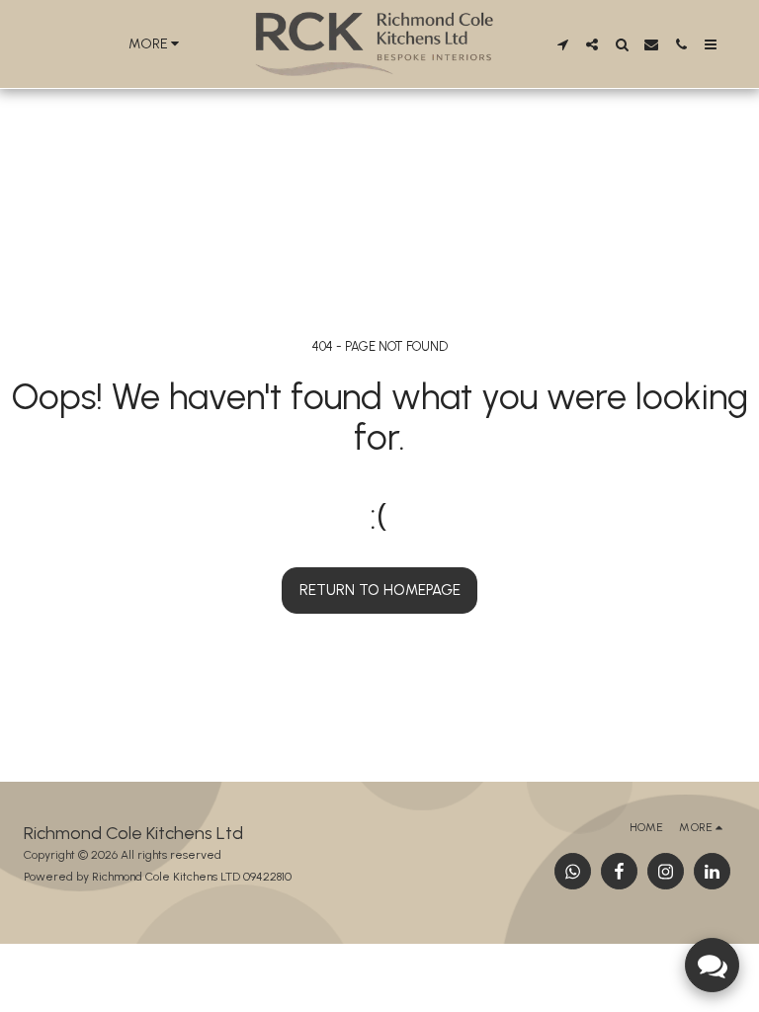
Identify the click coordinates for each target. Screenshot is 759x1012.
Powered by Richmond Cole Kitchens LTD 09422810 (158, 877)
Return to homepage (380, 590)
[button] (562, 44)
